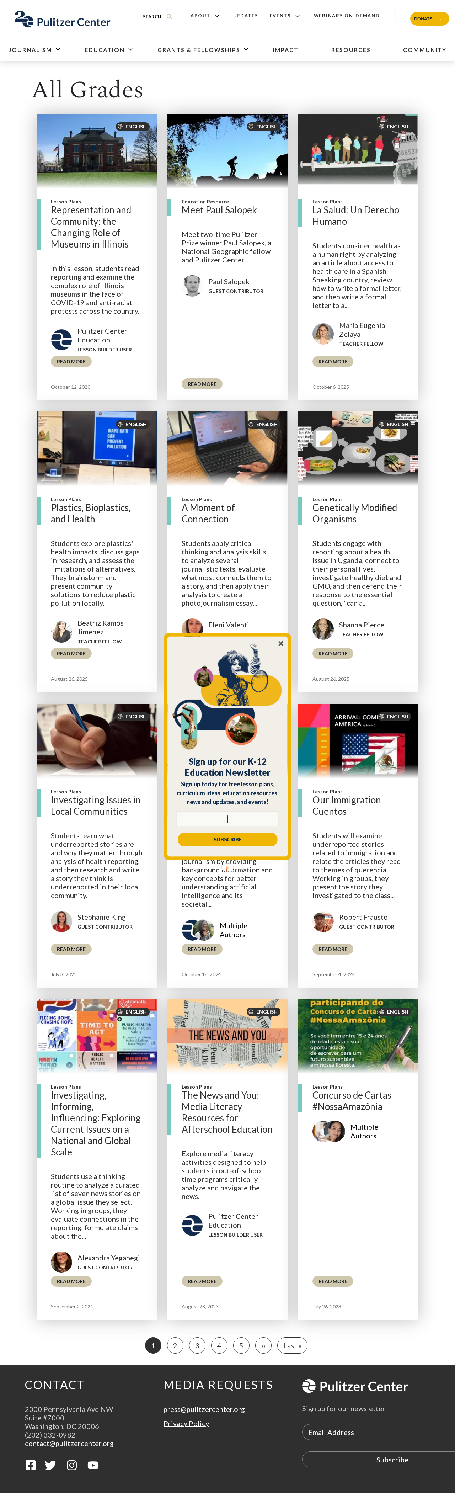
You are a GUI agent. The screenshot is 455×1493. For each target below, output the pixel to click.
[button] (227, 767)
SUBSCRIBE (228, 839)
